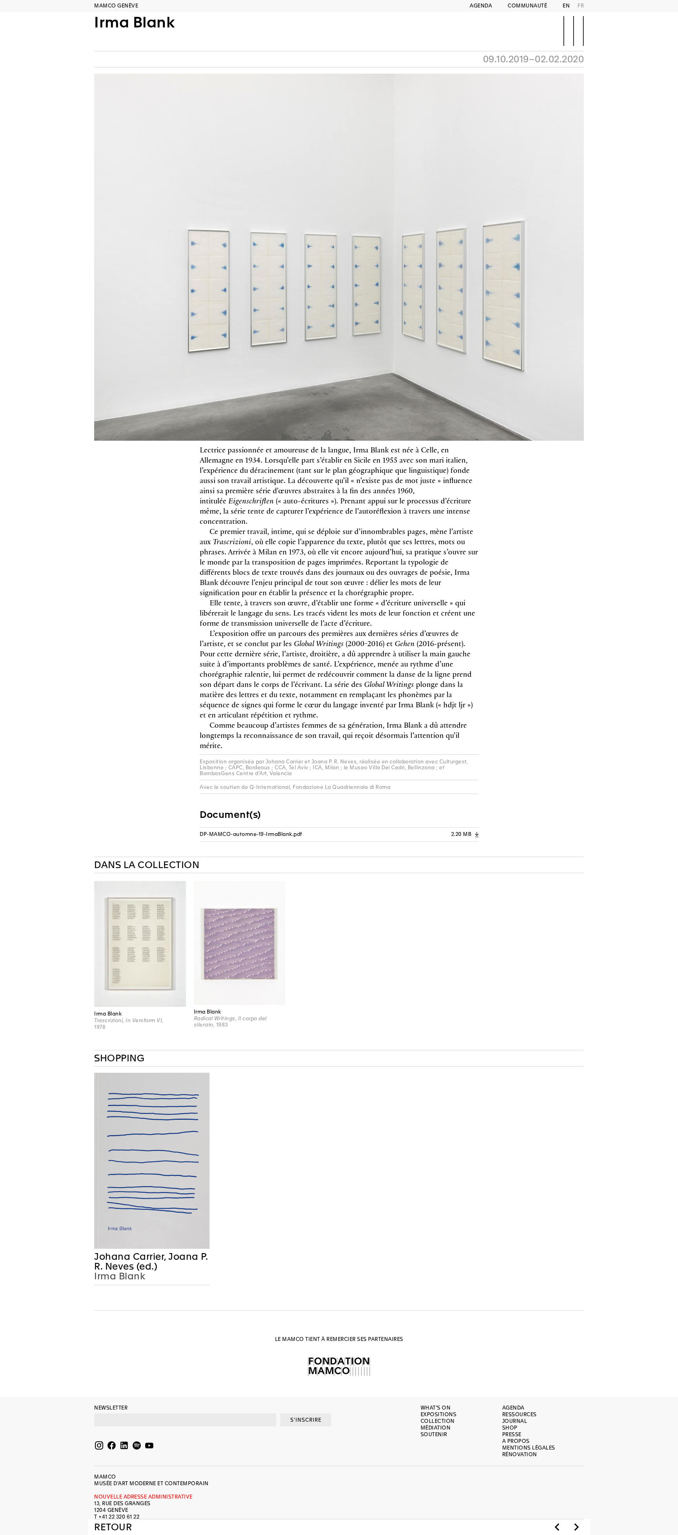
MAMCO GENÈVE (116, 6)
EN (566, 6)
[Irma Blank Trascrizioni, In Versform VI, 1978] (140, 944)
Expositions (439, 1414)
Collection (438, 1421)
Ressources (519, 1414)
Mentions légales (528, 1448)
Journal (514, 1421)
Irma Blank (134, 23)
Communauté (527, 6)
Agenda (481, 6)
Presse (511, 1434)
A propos (516, 1441)
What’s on (436, 1408)
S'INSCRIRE (305, 1420)
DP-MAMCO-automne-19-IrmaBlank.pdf (339, 834)
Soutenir (434, 1434)
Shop (510, 1428)
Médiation (436, 1428)
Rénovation (519, 1454)
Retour (113, 1527)
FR (581, 6)
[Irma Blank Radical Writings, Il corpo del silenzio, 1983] (240, 943)
